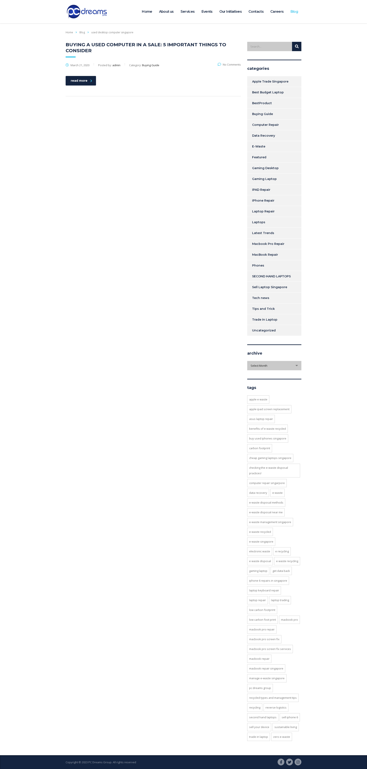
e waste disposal (260, 561)
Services (188, 12)
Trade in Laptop (264, 319)
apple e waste (258, 399)
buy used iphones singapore (267, 438)
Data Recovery (263, 136)
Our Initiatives (230, 12)
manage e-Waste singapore (267, 678)
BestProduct (262, 103)
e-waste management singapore (270, 522)
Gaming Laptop (264, 179)
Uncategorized (264, 330)
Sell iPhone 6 (290, 717)
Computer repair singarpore (267, 483)
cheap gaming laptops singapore (270, 458)
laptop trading (280, 600)
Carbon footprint (259, 448)
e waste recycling (287, 561)
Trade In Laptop (258, 737)
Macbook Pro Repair (268, 244)
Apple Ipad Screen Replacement (269, 409)
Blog (294, 12)
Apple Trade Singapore (270, 81)
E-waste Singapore (261, 541)
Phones (258, 265)
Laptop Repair (263, 211)
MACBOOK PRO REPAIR (262, 629)
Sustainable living (285, 727)
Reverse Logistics (276, 707)
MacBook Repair (265, 255)
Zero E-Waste (281, 737)
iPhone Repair (263, 200)
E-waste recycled (260, 532)
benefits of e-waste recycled (267, 429)
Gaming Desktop (265, 168)
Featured (259, 157)
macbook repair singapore (266, 668)
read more (79, 81)
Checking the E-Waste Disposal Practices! (268, 470)
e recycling (282, 551)
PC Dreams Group (260, 688)
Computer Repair (265, 125)
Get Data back (281, 571)
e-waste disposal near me (266, 512)
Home (147, 12)
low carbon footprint (262, 610)
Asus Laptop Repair (261, 419)
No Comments (232, 64)
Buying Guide (262, 114)
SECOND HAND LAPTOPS (271, 276)
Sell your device (259, 727)
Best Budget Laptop (268, 92)
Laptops (258, 222)
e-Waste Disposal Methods (266, 502)
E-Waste (258, 146)
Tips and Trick (263, 309)
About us (166, 12)
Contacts (256, 12)
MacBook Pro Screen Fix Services (270, 649)
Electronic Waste (259, 551)
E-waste (277, 493)
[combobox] (274, 365)
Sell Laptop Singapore (269, 287)
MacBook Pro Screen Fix (264, 639)
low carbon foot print (262, 620)
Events (207, 12)
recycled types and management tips (273, 698)
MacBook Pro (289, 620)
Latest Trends (263, 233)
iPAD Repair (261, 190)
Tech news (260, 298)
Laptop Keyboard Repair (264, 590)
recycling (254, 707)
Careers (277, 12)
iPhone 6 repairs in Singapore (268, 580)
